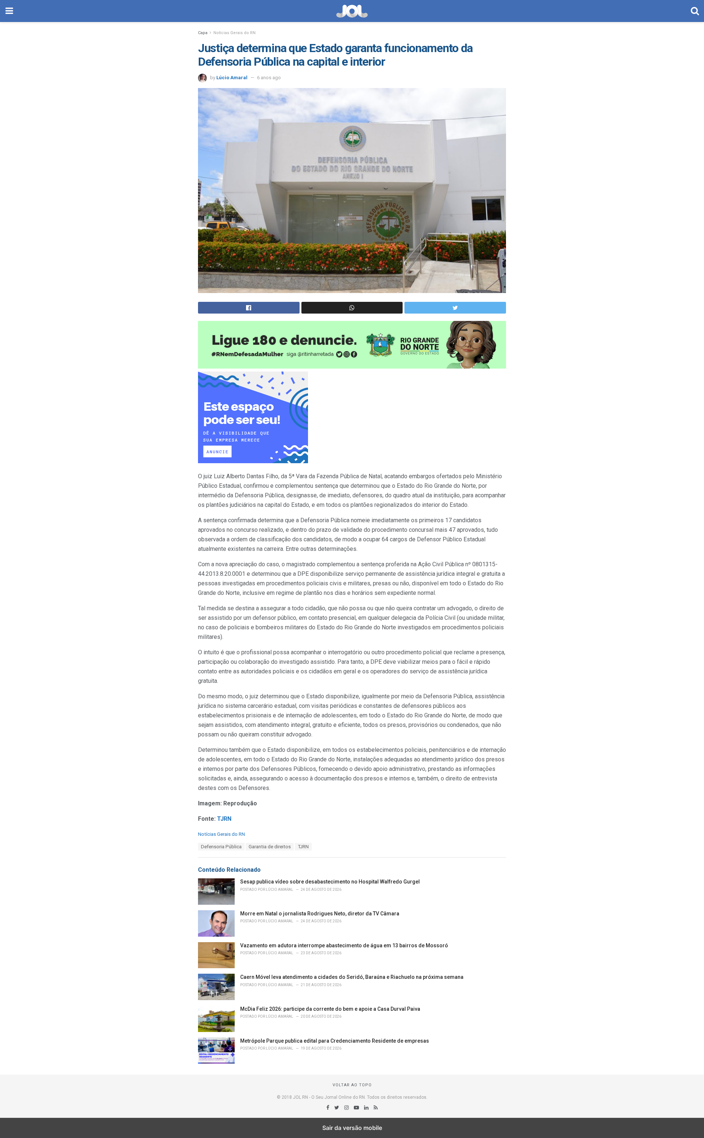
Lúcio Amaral (231, 77)
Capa (203, 32)
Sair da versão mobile (352, 1127)
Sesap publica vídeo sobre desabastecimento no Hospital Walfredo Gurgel (330, 882)
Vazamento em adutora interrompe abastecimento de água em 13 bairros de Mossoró (344, 945)
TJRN (303, 846)
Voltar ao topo (352, 1085)
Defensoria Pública (221, 846)
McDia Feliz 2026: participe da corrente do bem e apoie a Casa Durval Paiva (330, 1009)
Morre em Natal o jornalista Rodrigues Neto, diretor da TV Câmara (319, 913)
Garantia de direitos (270, 846)
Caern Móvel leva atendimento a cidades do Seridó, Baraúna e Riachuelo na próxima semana (351, 977)
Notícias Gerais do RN (234, 32)
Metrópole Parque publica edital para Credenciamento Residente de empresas (334, 1041)
